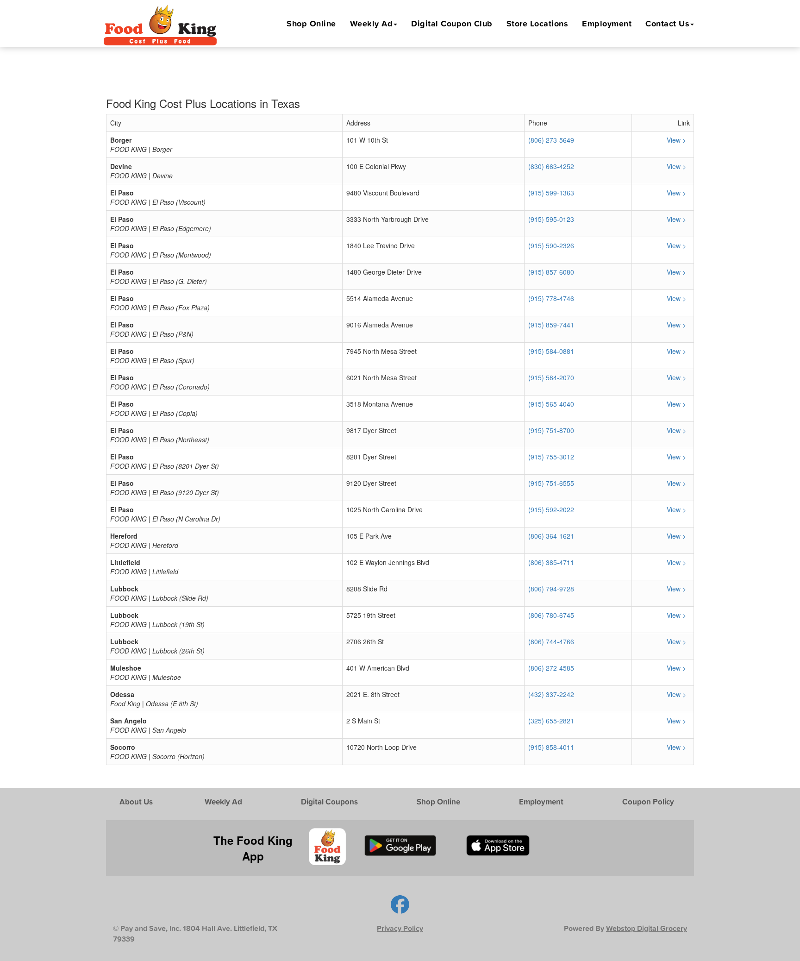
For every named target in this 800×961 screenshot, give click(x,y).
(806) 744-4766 (551, 641)
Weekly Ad (371, 23)
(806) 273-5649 (551, 139)
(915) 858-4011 (551, 747)
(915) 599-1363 (551, 192)
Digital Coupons (329, 801)
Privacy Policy (400, 928)
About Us (136, 801)
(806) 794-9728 (551, 588)
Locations (537, 23)
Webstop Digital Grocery (646, 928)
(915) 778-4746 (551, 298)
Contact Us (667, 23)
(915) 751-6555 (551, 483)
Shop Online (311, 23)
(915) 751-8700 (551, 430)
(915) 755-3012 (551, 456)
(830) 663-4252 (551, 166)
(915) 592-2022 (551, 509)
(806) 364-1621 (551, 535)
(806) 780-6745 (551, 615)
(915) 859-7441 (551, 324)
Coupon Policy (648, 801)
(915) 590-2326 (551, 245)
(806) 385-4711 (551, 562)
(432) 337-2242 (551, 694)
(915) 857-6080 (551, 271)
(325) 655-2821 (551, 720)
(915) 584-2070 (551, 377)
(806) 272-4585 (551, 667)
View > (677, 139)
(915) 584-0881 (551, 351)
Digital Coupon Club (452, 23)
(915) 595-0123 (551, 219)
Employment (606, 23)
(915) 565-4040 (551, 403)
